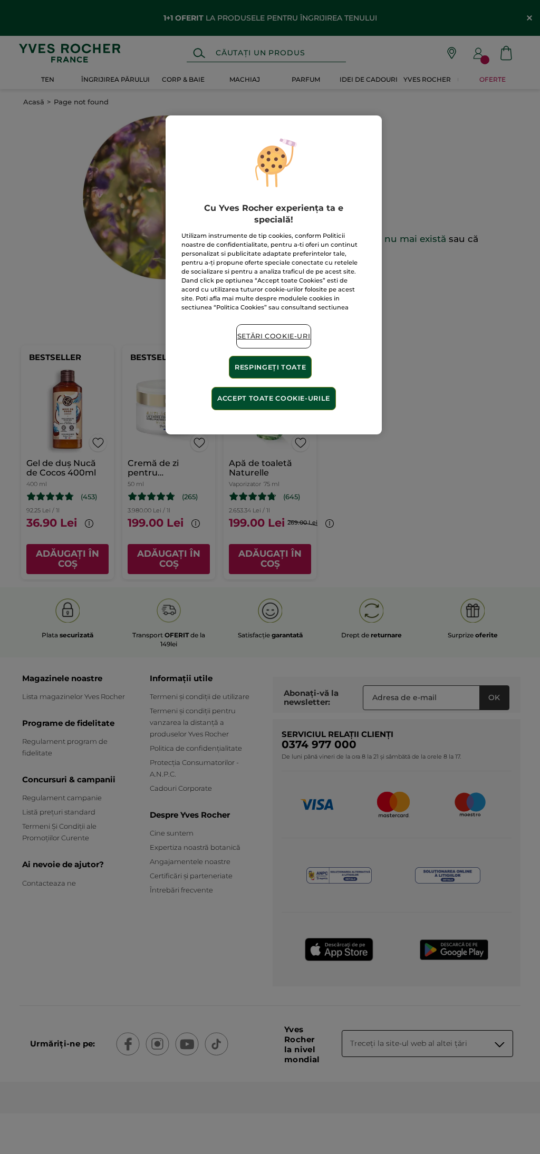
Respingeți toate (270, 367)
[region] (274, 274)
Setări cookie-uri (274, 336)
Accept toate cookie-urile (273, 398)
